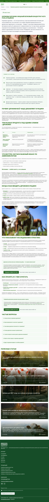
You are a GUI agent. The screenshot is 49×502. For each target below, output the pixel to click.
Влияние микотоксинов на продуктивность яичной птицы (20, 410)
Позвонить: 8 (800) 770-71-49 (11, 272)
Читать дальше (42, 365)
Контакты (3, 462)
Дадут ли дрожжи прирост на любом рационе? (14, 342)
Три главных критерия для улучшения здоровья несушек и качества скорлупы (23, 357)
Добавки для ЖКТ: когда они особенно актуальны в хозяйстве (21, 393)
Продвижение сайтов (5, 499)
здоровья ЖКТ (6, 288)
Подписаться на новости (8, 493)
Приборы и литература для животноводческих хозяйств (13, 474)
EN (26, 4)
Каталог (3, 451)
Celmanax (29, 267)
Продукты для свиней (5, 469)
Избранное (4, 477)
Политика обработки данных (7, 481)
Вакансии (3, 460)
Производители (5, 479)
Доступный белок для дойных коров (13, 427)
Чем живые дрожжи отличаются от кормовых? (14, 326)
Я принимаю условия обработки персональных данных (13, 490)
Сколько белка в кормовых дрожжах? (12, 318)
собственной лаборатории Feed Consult (27, 304)
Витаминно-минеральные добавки (10, 284)
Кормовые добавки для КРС (7, 470)
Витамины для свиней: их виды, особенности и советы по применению (24, 375)
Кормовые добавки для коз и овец (8, 472)
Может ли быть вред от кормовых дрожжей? (14, 338)
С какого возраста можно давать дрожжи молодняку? (16, 334)
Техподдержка (4, 455)
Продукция (4, 465)
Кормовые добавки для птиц (7, 467)
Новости (3, 458)
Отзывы (2, 457)
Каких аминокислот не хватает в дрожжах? (13, 322)
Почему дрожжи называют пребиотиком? (13, 330)
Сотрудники (3, 453)
